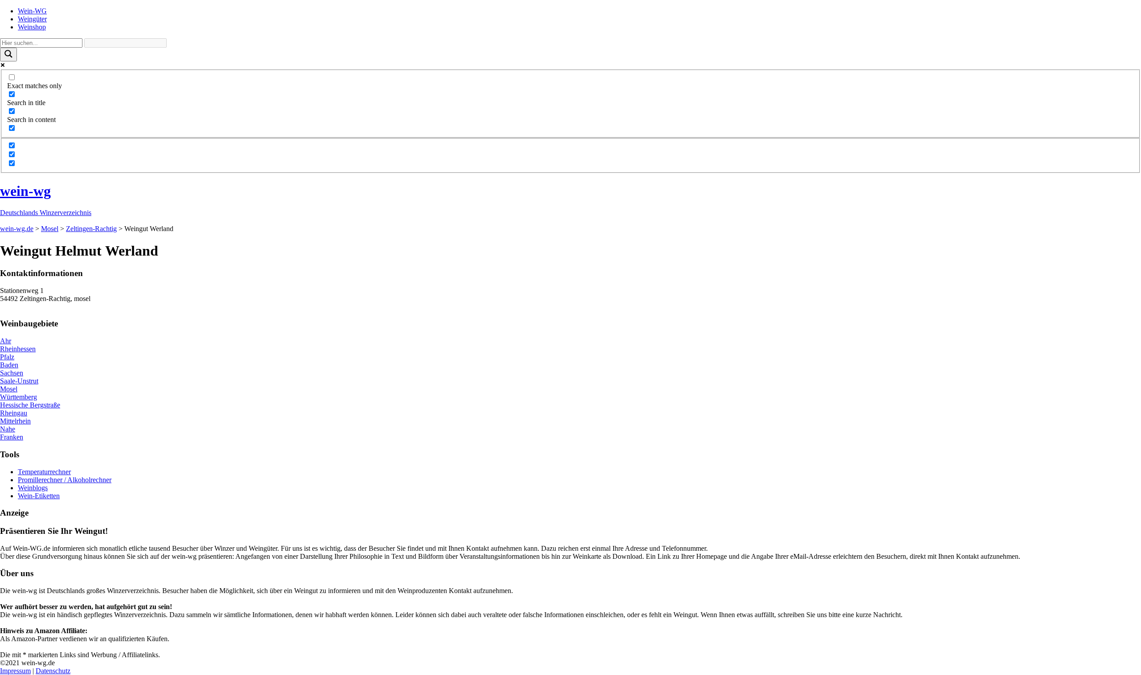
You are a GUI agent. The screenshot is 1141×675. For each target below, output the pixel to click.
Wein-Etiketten (39, 496)
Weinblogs (33, 488)
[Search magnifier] (8, 54)
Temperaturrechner (44, 472)
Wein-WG (32, 11)
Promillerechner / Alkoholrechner (64, 480)
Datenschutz (53, 671)
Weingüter (32, 19)
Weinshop (32, 27)
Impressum (15, 671)
